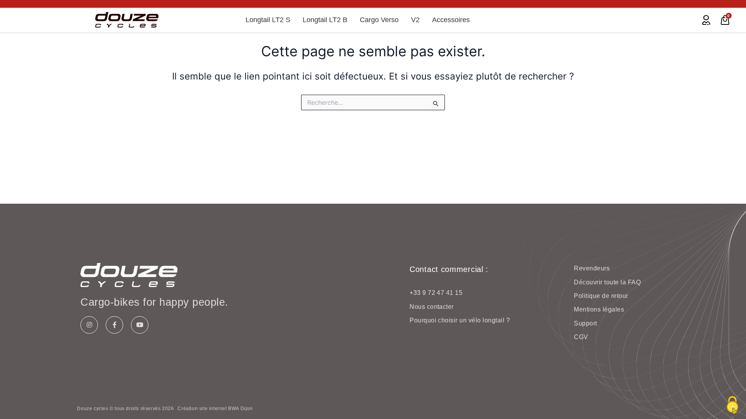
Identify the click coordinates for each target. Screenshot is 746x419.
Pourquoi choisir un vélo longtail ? (460, 320)
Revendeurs (592, 268)
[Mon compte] (706, 20)
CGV (581, 337)
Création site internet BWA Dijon (215, 408)
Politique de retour (601, 296)
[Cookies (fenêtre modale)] (732, 405)
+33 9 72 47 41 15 (436, 292)
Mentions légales (599, 309)
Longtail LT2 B (325, 20)
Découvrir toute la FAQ (607, 282)
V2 (415, 20)
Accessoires (451, 20)
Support (585, 323)
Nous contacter (432, 306)
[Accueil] (127, 20)
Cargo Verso (379, 20)
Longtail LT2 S (268, 20)
